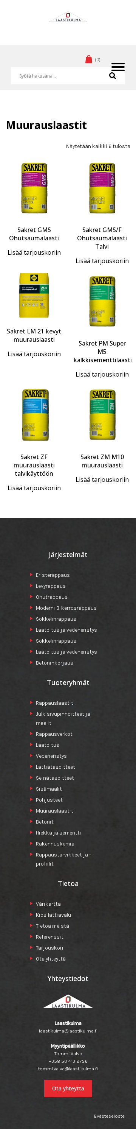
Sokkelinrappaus (56, 619)
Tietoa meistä (52, 926)
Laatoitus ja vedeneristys (66, 630)
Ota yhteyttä (51, 959)
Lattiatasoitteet (55, 767)
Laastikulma (68, 28)
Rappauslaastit (54, 703)
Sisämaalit (49, 789)
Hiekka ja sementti (58, 833)
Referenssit (49, 937)
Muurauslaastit (54, 811)
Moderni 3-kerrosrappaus (66, 608)
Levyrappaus (51, 586)
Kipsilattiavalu (53, 915)
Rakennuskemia (55, 844)
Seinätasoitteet (55, 778)
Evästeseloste (109, 1116)
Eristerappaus (53, 575)
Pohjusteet (49, 800)
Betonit (45, 822)
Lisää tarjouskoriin (34, 252)
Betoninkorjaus (54, 663)
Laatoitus (47, 745)
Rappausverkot (54, 734)
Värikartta (48, 904)
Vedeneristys (51, 756)
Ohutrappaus (52, 597)
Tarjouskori (49, 948)
